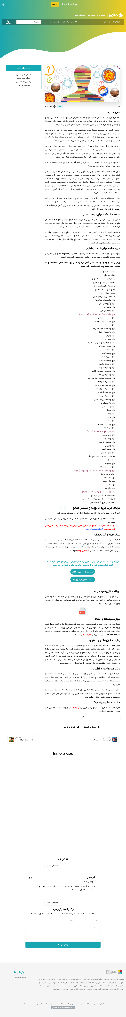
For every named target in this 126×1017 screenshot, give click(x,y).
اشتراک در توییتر (69, 727)
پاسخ (30, 878)
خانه (78, 35)
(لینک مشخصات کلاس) (93, 529)
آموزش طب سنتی (23, 74)
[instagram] (109, 22)
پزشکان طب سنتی (23, 81)
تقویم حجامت (65, 986)
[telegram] (105, 22)
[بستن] (3, 4)
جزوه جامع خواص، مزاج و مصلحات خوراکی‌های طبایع (38, 813)
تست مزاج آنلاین (24, 85)
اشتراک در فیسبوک (90, 727)
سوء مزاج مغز (109, 488)
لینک (76, 707)
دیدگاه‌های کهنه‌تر (53, 866)
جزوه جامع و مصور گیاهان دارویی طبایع (94, 804)
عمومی (71, 35)
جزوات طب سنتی (23, 78)
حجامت (106, 349)
